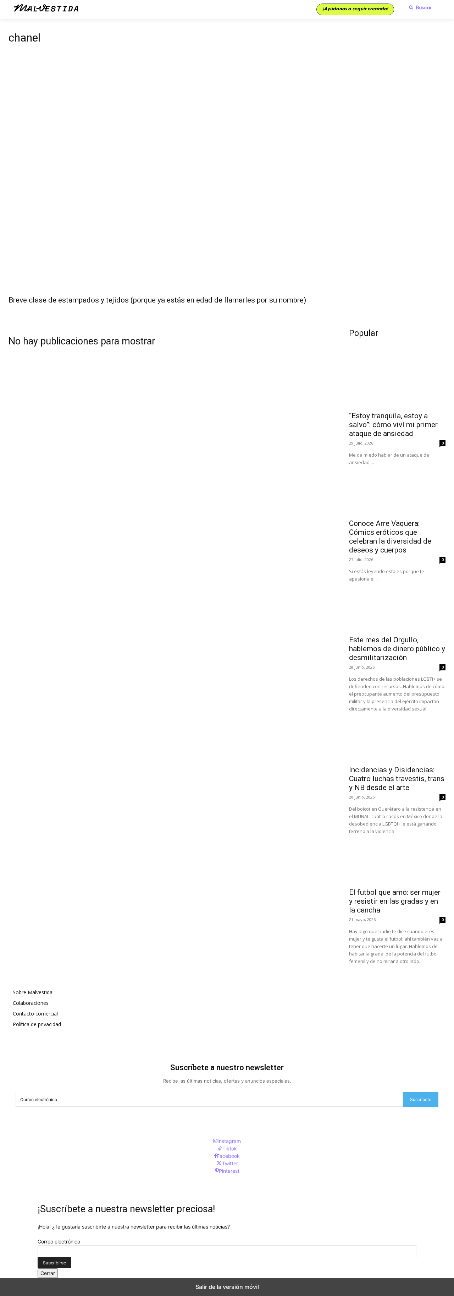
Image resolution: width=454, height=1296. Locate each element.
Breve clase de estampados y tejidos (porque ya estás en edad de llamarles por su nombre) (157, 300)
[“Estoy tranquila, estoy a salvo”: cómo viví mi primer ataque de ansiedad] (397, 383)
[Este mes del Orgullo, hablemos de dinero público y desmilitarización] (397, 607)
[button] (418, 7)
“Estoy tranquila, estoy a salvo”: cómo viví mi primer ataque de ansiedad (393, 425)
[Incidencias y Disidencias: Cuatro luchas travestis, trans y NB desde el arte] (397, 737)
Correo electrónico (59, 1241)
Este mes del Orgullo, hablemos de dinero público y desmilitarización (397, 649)
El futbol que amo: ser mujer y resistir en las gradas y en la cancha (395, 901)
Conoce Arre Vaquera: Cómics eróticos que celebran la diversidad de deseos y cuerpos (390, 536)
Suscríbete (420, 1099)
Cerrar (47, 1273)
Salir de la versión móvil (227, 1286)
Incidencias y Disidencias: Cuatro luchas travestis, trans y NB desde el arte (396, 779)
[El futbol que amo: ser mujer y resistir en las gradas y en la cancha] (397, 859)
